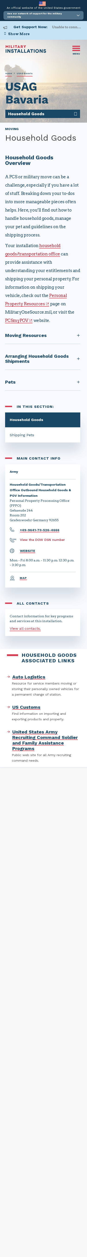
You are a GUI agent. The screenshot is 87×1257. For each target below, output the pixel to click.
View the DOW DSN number (42, 540)
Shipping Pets (22, 435)
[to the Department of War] (42, 3)
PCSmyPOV (16, 320)
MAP (23, 578)
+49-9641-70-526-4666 (39, 530)
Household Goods (26, 420)
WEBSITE (27, 551)
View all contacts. (25, 628)
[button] (43, 15)
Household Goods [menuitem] (26, 113)
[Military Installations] (26, 51)
